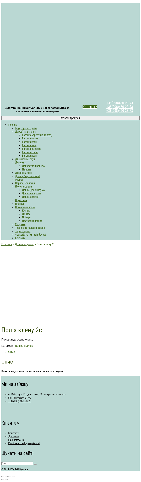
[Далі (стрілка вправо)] (6, 479)
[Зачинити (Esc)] (13, 476)
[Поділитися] (9, 476)
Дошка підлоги (24, 345)
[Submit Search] (35, 464)
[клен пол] (10, 320)
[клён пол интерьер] (30, 302)
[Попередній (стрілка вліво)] (2, 479)
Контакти (90, 107)
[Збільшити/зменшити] (2, 476)
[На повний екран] (6, 476)
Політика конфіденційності (24, 443)
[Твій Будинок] (70, 51)
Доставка (13, 436)
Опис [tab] (11, 351)
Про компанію (16, 439)
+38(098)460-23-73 (119, 103)
